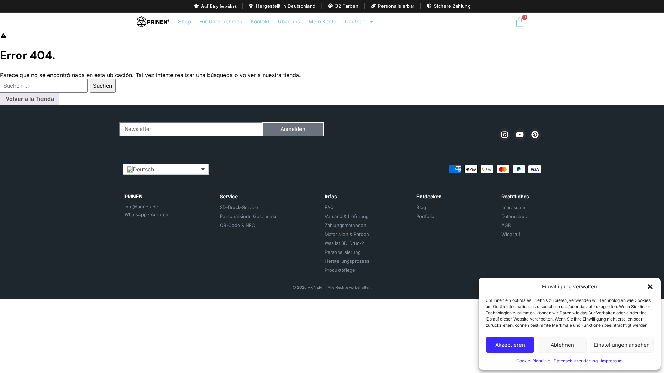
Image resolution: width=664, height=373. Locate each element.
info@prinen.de (141, 206)
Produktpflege (340, 270)
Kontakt (260, 21)
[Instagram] (504, 134)
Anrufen (159, 214)
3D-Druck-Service (239, 207)
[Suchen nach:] (45, 85)
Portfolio (425, 216)
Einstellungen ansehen (622, 345)
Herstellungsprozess (347, 261)
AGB (506, 225)
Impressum (612, 360)
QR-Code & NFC (237, 225)
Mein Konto (322, 21)
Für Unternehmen (220, 21)
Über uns (289, 21)
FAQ (329, 207)
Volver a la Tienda (30, 98)
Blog (421, 207)
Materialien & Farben (347, 234)
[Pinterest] (535, 134)
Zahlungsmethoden (345, 225)
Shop (184, 21)
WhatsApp (135, 214)
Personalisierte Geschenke (249, 216)
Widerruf (510, 234)
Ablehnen (562, 345)
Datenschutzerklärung (576, 360)
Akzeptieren (510, 345)
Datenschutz (514, 216)
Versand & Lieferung (347, 216)
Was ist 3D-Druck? (344, 243)
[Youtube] (520, 134)
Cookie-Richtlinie (533, 360)
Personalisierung (343, 252)
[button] (650, 286)
